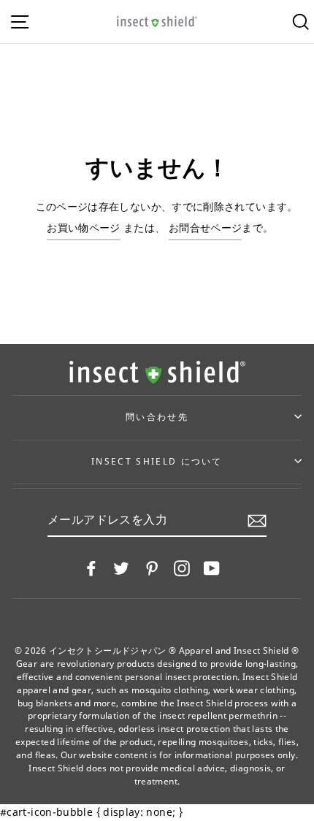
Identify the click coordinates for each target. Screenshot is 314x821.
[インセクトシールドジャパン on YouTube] (212, 567)
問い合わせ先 (157, 416)
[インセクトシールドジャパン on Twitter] (121, 567)
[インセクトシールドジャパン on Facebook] (91, 567)
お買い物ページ (83, 227)
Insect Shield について (157, 461)
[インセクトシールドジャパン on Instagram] (182, 567)
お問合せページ (205, 227)
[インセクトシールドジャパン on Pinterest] (152, 567)
